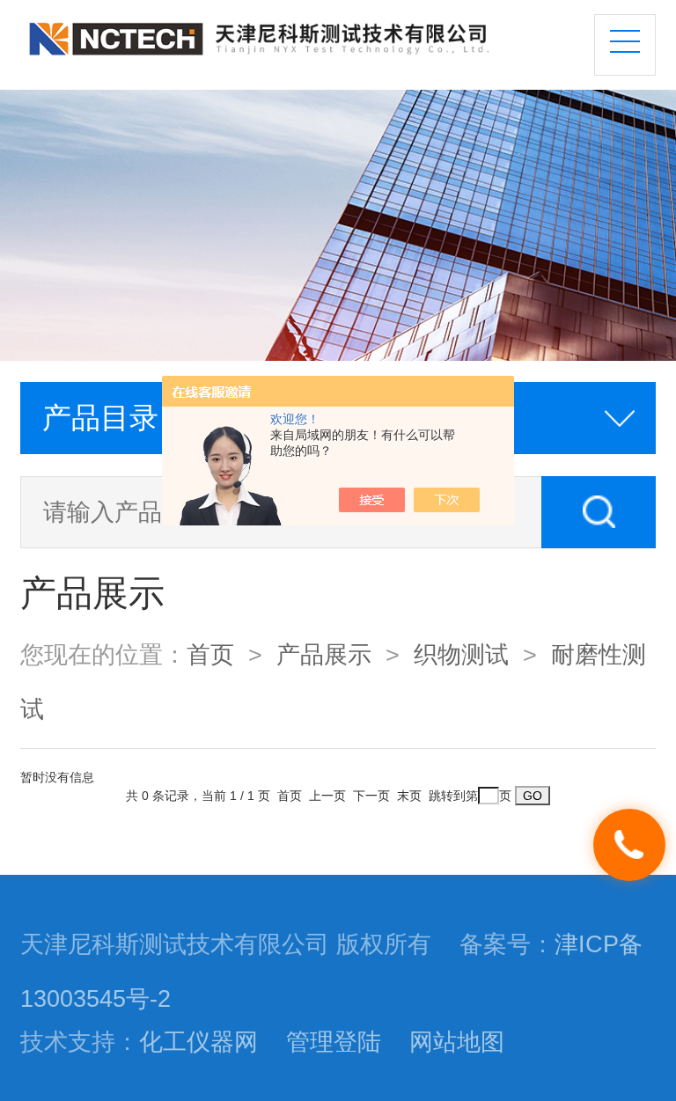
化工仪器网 (198, 1042)
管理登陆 (333, 1042)
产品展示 (323, 655)
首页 (210, 655)
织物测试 (461, 655)
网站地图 (456, 1042)
